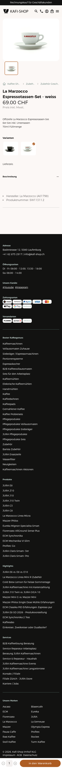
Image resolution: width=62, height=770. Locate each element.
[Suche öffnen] (36, 11)
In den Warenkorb (40, 763)
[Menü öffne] (57, 11)
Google (43, 2)
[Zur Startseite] (16, 11)
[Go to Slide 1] (11, 68)
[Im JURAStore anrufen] (41, 11)
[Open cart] (52, 11)
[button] (31, 40)
